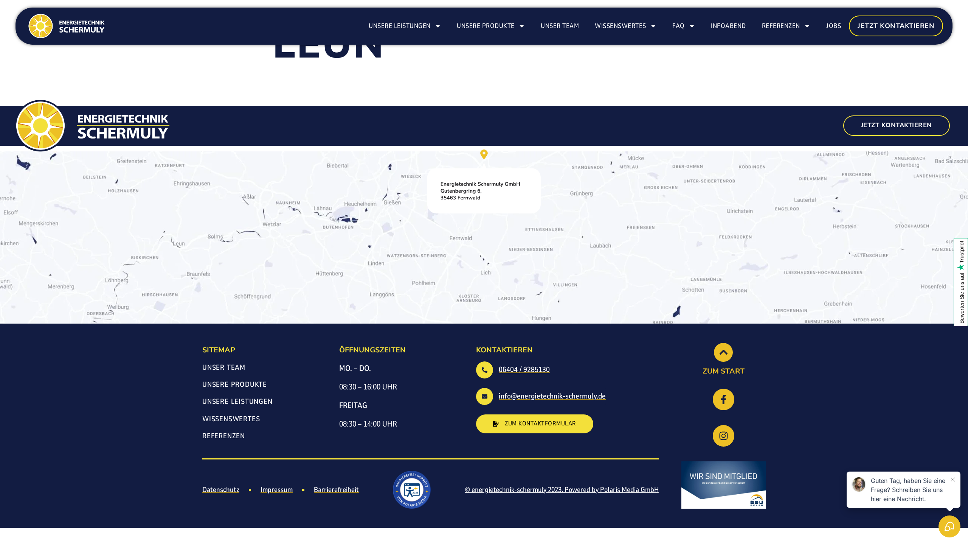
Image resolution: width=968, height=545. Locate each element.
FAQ (678, 25)
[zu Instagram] (723, 436)
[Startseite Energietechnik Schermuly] (65, 26)
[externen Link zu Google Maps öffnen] (484, 181)
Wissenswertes (620, 25)
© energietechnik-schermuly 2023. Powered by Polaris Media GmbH (562, 490)
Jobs (833, 25)
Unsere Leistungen (400, 25)
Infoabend (728, 25)
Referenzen (781, 25)
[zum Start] (723, 352)
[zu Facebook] (723, 399)
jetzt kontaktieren (896, 25)
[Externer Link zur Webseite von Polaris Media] (412, 490)
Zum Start (724, 371)
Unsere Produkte (486, 25)
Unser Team (560, 25)
